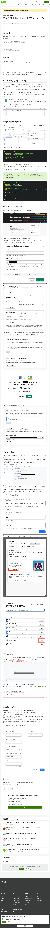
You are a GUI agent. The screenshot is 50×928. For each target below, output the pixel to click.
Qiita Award (15, 907)
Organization (38, 4)
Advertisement (4, 911)
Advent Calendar (16, 902)
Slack (16, 23)
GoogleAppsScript (7, 23)
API (13, 911)
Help (2, 909)
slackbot (20, 23)
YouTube (27, 904)
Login (41, 1)
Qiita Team (39, 896)
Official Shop (39, 900)
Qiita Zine (39, 898)
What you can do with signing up (15, 804)
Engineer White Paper (17, 909)
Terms (2, 898)
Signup (46, 1)
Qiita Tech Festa (16, 904)
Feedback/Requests (5, 907)
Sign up (9, 921)
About (2, 896)
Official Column (29, 4)
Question (14, 4)
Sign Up (28, 868)
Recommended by (13, 819)
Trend (3, 4)
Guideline (3, 902)
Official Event (21, 4)
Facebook (27, 902)
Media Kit (3, 904)
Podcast (27, 907)
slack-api (25, 23)
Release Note (16, 896)
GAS (13, 23)
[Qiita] (3, 2)
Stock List (8, 4)
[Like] (4, 789)
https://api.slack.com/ (15, 212)
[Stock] (8, 789)
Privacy (2, 900)
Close (15, 921)
